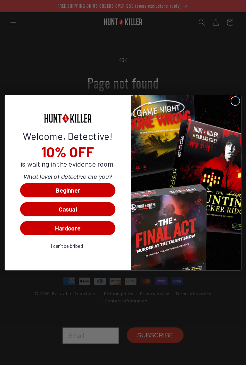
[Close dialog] (235, 101)
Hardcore (67, 228)
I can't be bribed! (68, 246)
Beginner (68, 190)
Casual (68, 209)
